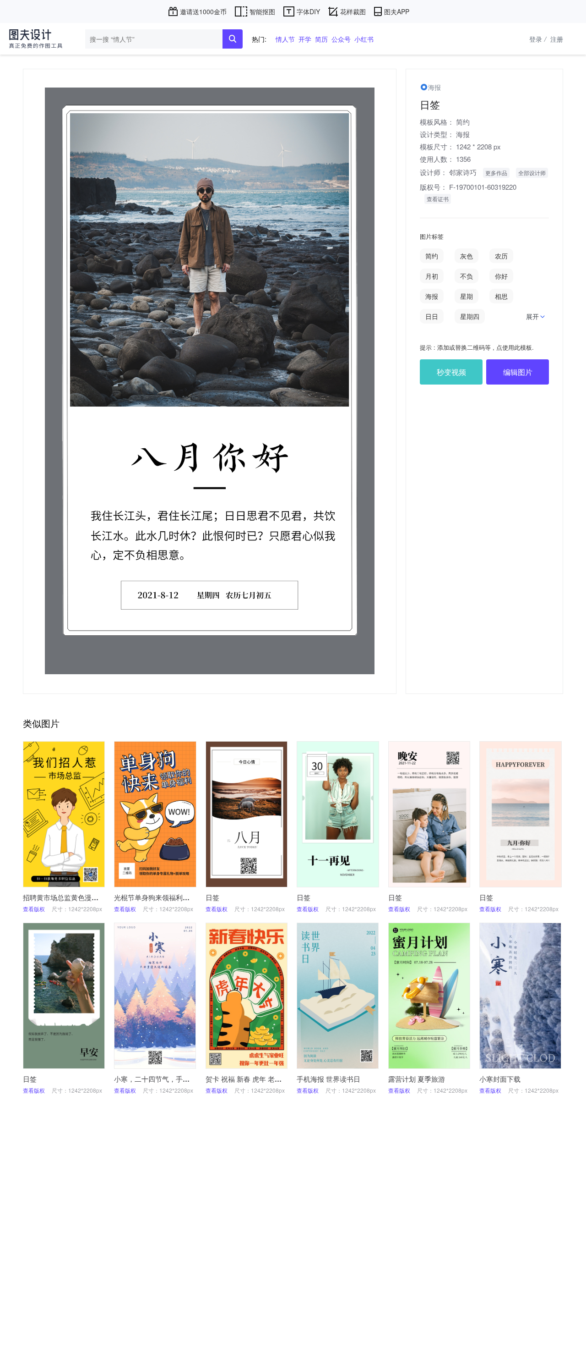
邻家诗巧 (463, 172)
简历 (321, 39)
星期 (466, 296)
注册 (556, 39)
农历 (501, 255)
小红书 (364, 39)
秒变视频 (451, 372)
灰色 (466, 255)
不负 (466, 276)
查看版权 (34, 909)
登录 (537, 39)
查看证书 (438, 199)
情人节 (285, 39)
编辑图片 (517, 372)
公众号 (341, 39)
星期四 (469, 316)
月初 (431, 276)
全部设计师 (532, 172)
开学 (304, 39)
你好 (501, 276)
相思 (501, 296)
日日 (431, 316)
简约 (463, 122)
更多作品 (496, 172)
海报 (463, 134)
